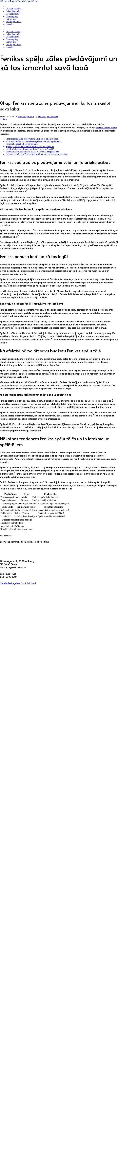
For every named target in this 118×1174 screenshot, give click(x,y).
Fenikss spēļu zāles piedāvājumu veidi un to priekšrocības (32, 139)
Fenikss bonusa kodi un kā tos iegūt (22, 144)
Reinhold (42, 116)
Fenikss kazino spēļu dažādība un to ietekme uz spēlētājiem (32, 151)
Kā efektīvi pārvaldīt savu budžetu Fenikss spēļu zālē (30, 149)
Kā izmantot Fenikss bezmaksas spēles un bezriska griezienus (33, 141)
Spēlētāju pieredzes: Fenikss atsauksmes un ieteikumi (30, 146)
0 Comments (52, 116)
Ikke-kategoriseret (26, 116)
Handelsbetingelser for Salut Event (18, 583)
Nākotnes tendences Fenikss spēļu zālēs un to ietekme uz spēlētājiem (37, 154)
